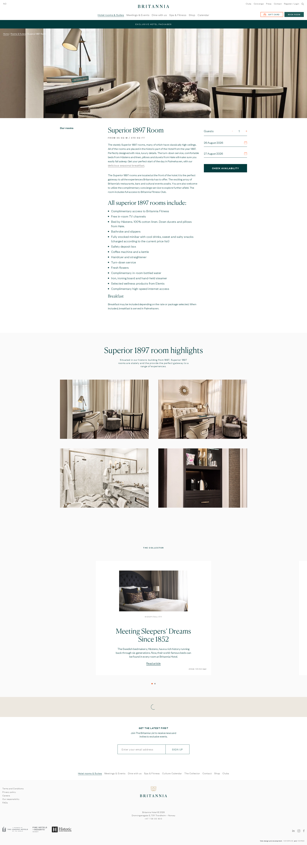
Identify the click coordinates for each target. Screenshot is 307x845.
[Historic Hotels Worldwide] (62, 830)
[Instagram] (298, 831)
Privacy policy (9, 791)
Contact (278, 3)
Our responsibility (10, 799)
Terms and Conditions (13, 788)
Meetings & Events (137, 15)
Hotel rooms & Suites (111, 15)
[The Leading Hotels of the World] (15, 829)
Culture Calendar (172, 773)
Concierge (259, 3)
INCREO (301, 841)
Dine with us (159, 15)
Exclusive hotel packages (153, 24)
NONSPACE (288, 841)
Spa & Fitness (177, 15)
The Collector (192, 773)
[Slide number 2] (155, 683)
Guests (209, 131)
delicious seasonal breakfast (126, 165)
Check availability (225, 168)
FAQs (5, 802)
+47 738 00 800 (153, 818)
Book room (294, 14)
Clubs (248, 3)
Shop (192, 15)
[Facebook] (304, 831)
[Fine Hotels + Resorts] (40, 830)
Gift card (274, 14)
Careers (6, 795)
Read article (153, 663)
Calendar (203, 15)
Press (269, 3)
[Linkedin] (293, 831)
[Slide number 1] (152, 683)
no (4, 3)
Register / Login (291, 3)
